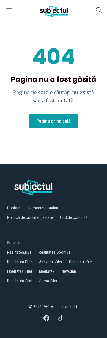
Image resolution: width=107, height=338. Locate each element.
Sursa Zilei (48, 280)
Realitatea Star (19, 261)
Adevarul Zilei (50, 261)
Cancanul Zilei (81, 261)
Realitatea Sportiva (54, 252)
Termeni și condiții (43, 208)
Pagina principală (53, 121)
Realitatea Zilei (19, 280)
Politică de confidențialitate (30, 217)
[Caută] (99, 11)
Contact (14, 208)
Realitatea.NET (19, 252)
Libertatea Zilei (19, 271)
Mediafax (46, 271)
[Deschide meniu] (8, 11)
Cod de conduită (74, 217)
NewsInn (69, 271)
